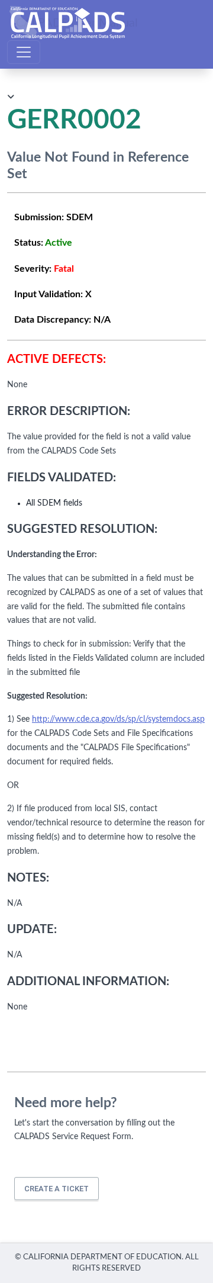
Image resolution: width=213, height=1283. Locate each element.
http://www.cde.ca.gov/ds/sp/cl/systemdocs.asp (118, 719)
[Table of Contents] (10, 97)
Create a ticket (56, 1188)
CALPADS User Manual (77, 22)
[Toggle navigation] (23, 52)
